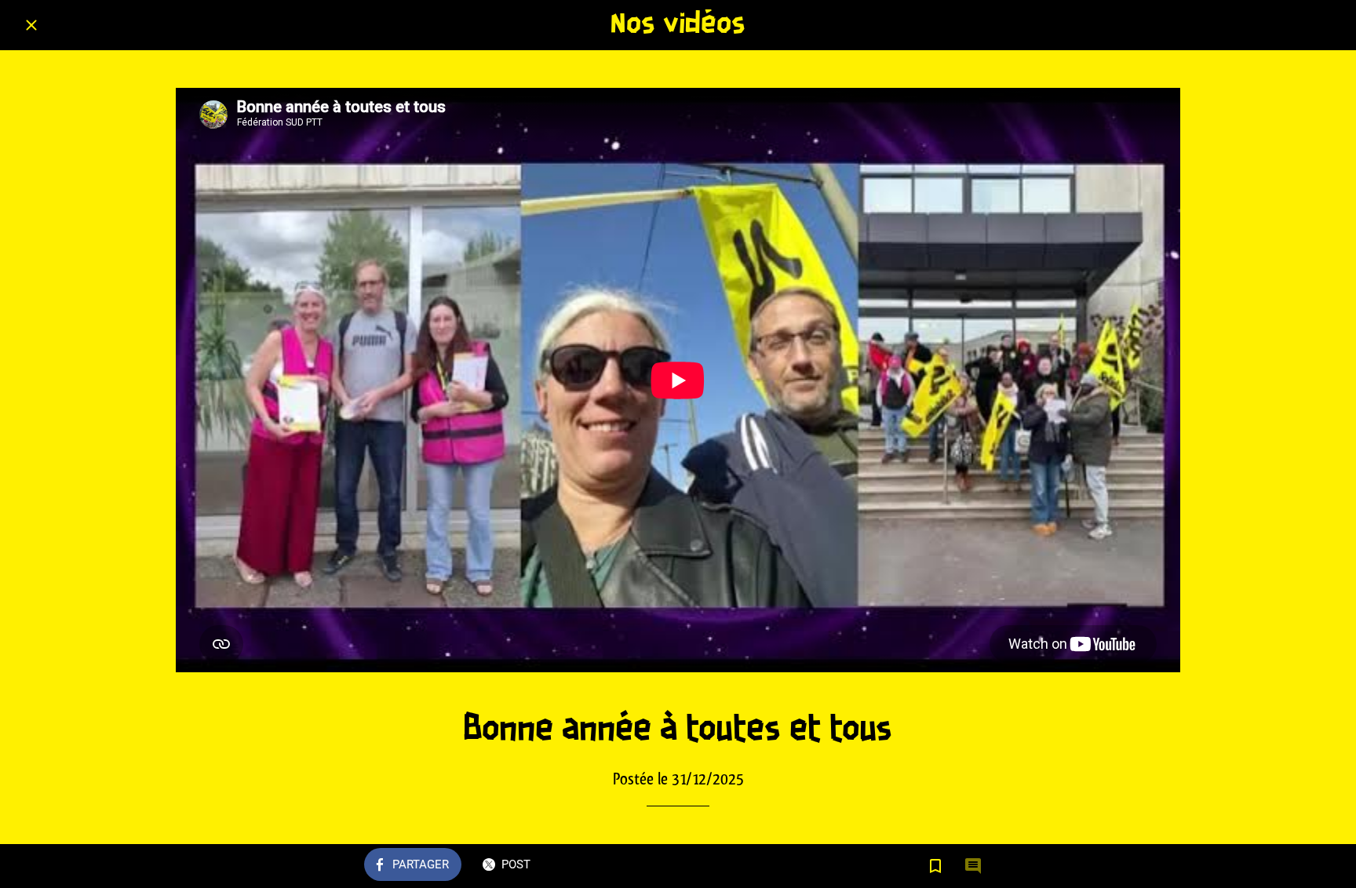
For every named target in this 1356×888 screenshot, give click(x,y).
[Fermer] (31, 25)
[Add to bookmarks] (935, 866)
